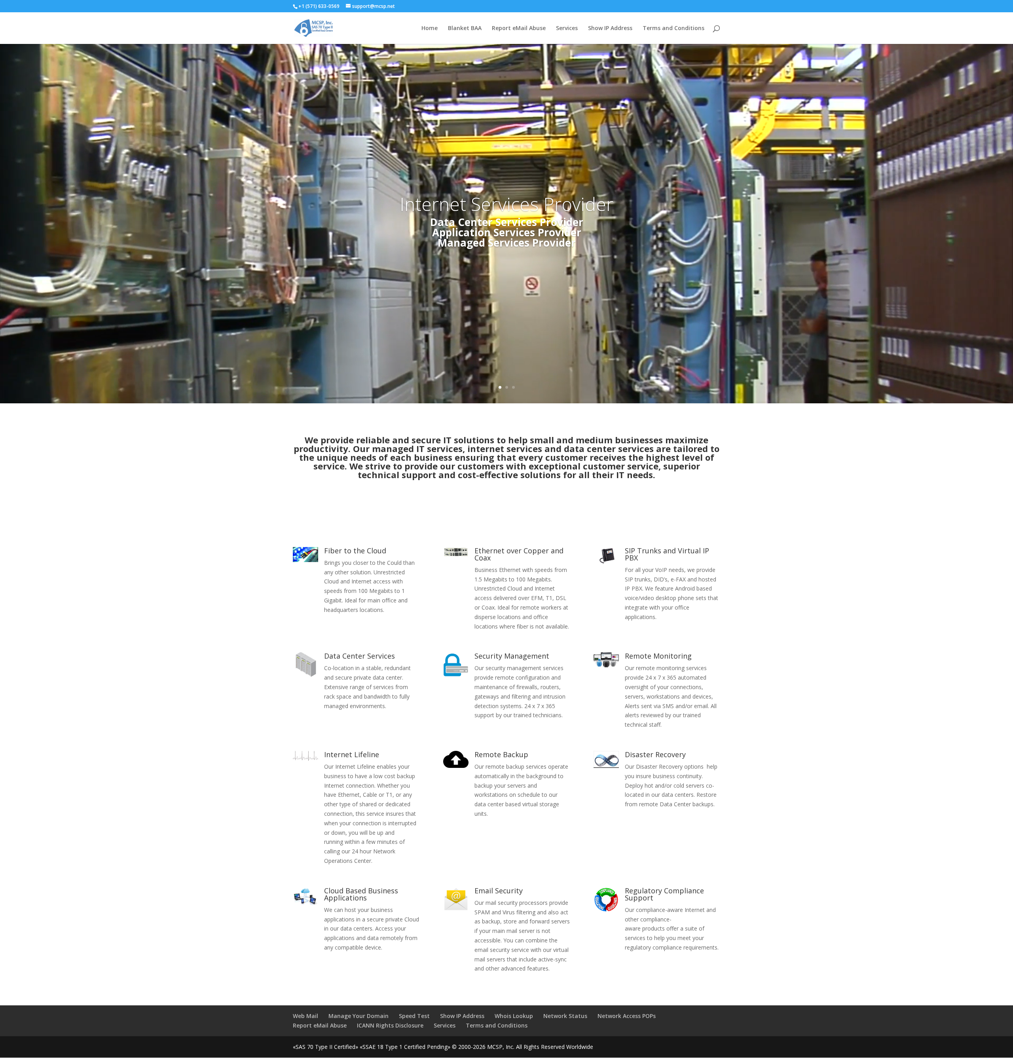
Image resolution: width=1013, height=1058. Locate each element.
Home (429, 28)
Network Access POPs (627, 1016)
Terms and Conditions (673, 28)
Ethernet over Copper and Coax (518, 554)
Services (567, 28)
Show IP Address (610, 28)
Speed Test (414, 1016)
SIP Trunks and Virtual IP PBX (667, 554)
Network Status (565, 1016)
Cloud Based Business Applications (361, 894)
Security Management (511, 656)
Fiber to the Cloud (355, 550)
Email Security (498, 890)
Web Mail (305, 1016)
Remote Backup (501, 754)
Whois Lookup (514, 1016)
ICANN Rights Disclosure (390, 1025)
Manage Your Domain (358, 1016)
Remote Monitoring (658, 656)
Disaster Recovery (655, 754)
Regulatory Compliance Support (664, 894)
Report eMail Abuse (519, 28)
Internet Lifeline (351, 754)
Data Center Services (359, 656)
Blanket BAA (465, 28)
